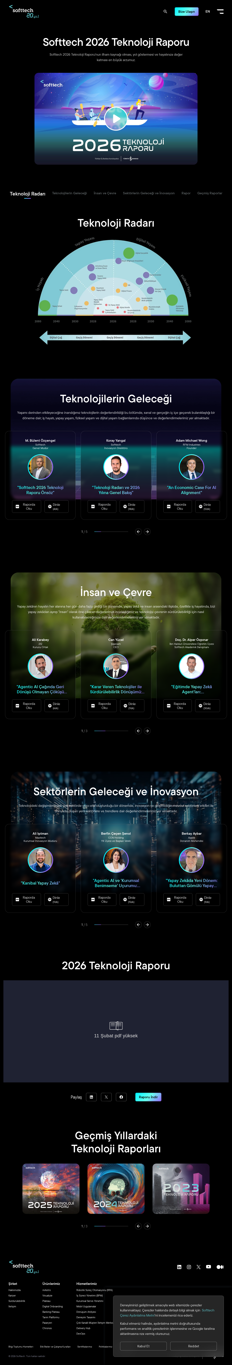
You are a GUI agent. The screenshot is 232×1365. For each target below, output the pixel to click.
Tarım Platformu (50, 1317)
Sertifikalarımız (84, 1346)
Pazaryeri (47, 1322)
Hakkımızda (14, 1290)
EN (208, 11)
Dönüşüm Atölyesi (86, 1311)
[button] (138, 531)
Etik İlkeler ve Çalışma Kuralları (55, 1346)
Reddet (193, 1346)
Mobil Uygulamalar (86, 1306)
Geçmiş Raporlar (209, 193)
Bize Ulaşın (186, 11)
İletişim (12, 1306)
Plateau (46, 1301)
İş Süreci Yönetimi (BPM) (89, 1295)
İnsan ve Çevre (105, 193)
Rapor (186, 193)
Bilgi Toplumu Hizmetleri (20, 1346)
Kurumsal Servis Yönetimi (89, 1301)
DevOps (80, 1333)
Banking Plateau (51, 1311)
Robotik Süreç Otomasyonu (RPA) (94, 1290)
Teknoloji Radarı (27, 194)
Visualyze (47, 1295)
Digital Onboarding (52, 1306)
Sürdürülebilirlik (16, 1301)
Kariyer (12, 1295)
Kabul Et (143, 1346)
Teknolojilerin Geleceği (69, 193)
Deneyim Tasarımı (85, 1317)
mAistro (46, 1290)
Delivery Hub (83, 1328)
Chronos (47, 1328)
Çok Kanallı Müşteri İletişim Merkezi (95, 1322)
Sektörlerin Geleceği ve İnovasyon (149, 193)
